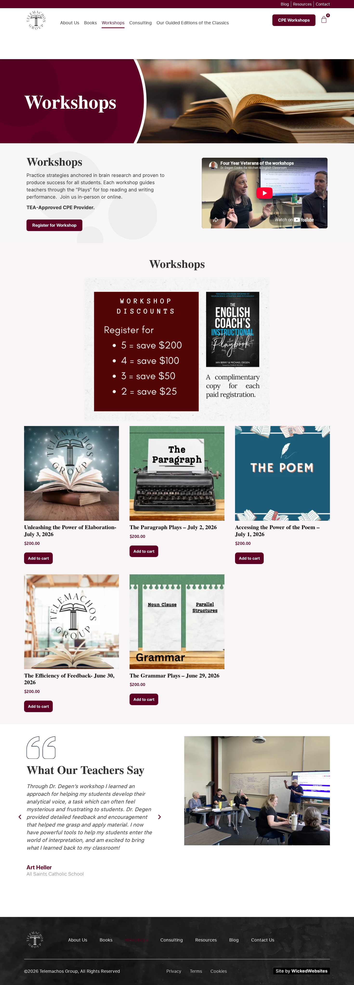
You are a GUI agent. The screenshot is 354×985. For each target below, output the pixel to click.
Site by (302, 970)
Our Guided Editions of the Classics (193, 22)
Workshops (113, 22)
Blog (234, 940)
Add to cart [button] (38, 558)
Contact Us (262, 940)
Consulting (140, 22)
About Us (69, 22)
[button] (20, 817)
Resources (206, 940)
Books (90, 22)
